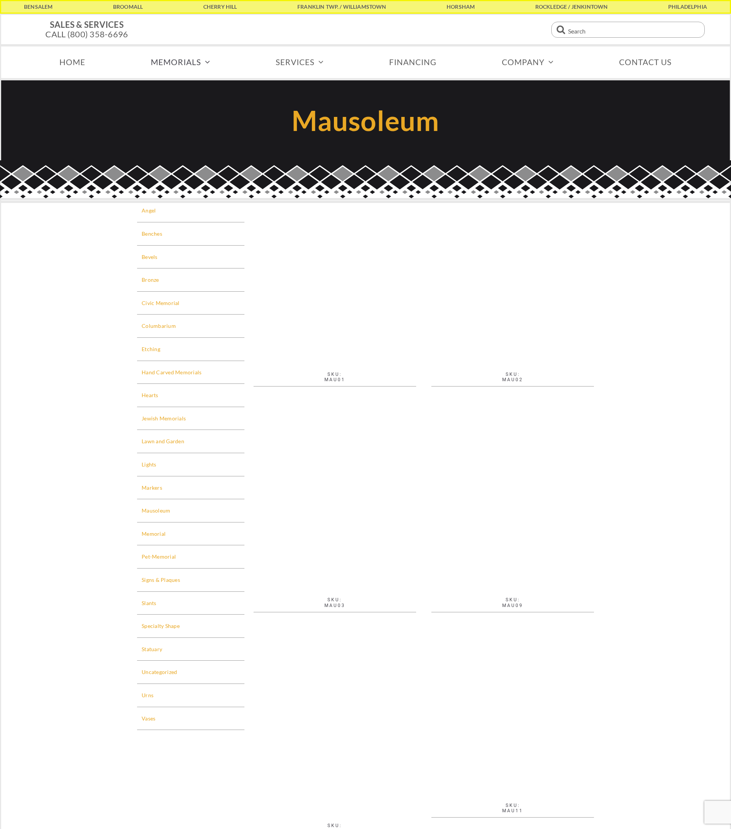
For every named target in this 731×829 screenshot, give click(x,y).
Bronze (150, 279)
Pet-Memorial (159, 556)
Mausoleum (156, 510)
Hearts (150, 395)
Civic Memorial (161, 303)
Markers (152, 487)
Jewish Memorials (164, 418)
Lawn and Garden (163, 441)
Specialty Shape (161, 626)
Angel (149, 210)
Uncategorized (159, 672)
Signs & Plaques (161, 580)
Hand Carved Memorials (172, 372)
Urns (147, 695)
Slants (149, 603)
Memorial (154, 533)
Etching (151, 349)
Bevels (150, 257)
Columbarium (159, 326)
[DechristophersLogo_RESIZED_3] (365, 19)
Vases (148, 718)
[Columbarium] (335, 284)
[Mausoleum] (512, 736)
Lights (149, 464)
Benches (152, 233)
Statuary (152, 649)
